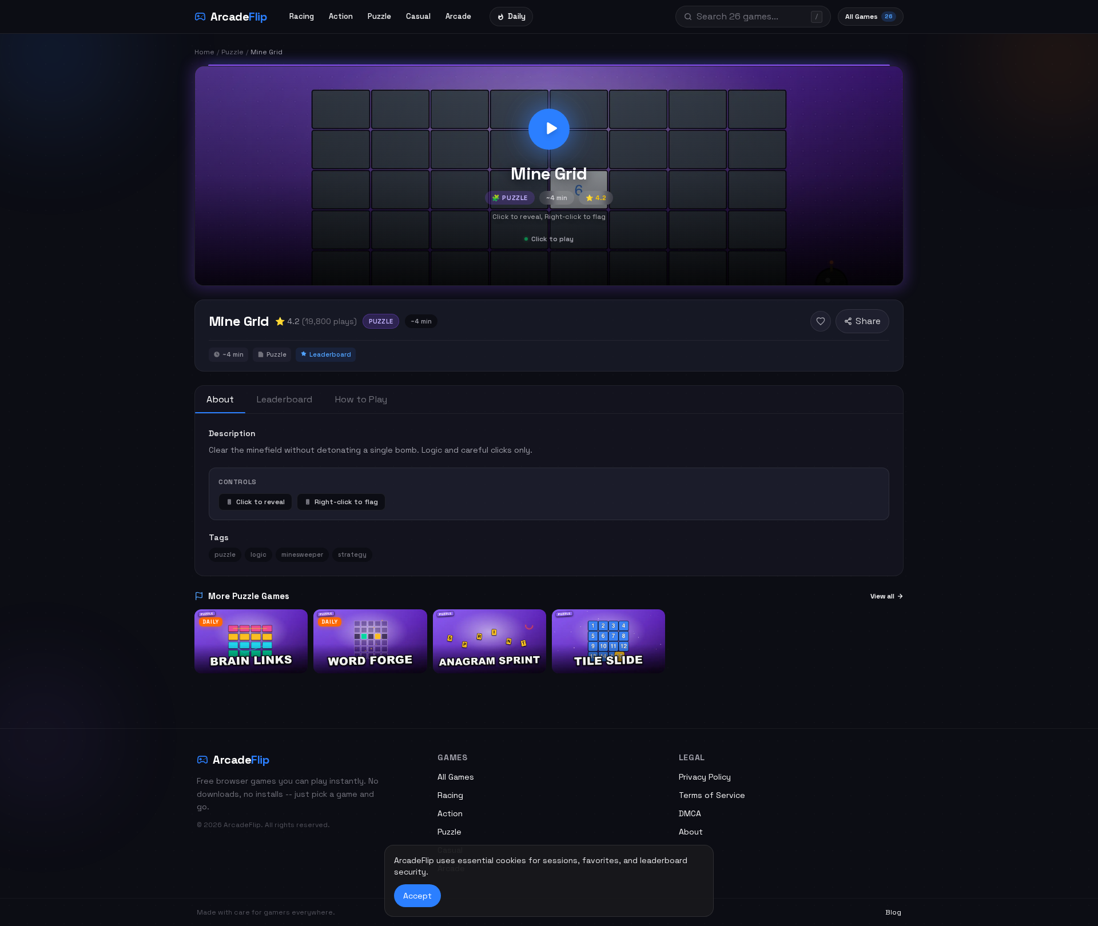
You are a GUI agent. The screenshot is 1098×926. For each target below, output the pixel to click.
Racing (301, 16)
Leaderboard (284, 399)
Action (341, 16)
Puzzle (379, 16)
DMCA (690, 813)
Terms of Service (712, 795)
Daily (517, 16)
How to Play (361, 399)
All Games (869, 16)
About (220, 399)
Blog (893, 912)
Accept (417, 896)
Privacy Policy (705, 777)
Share (868, 321)
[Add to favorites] (820, 321)
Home (204, 52)
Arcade (458, 16)
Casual (418, 16)
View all (882, 596)
